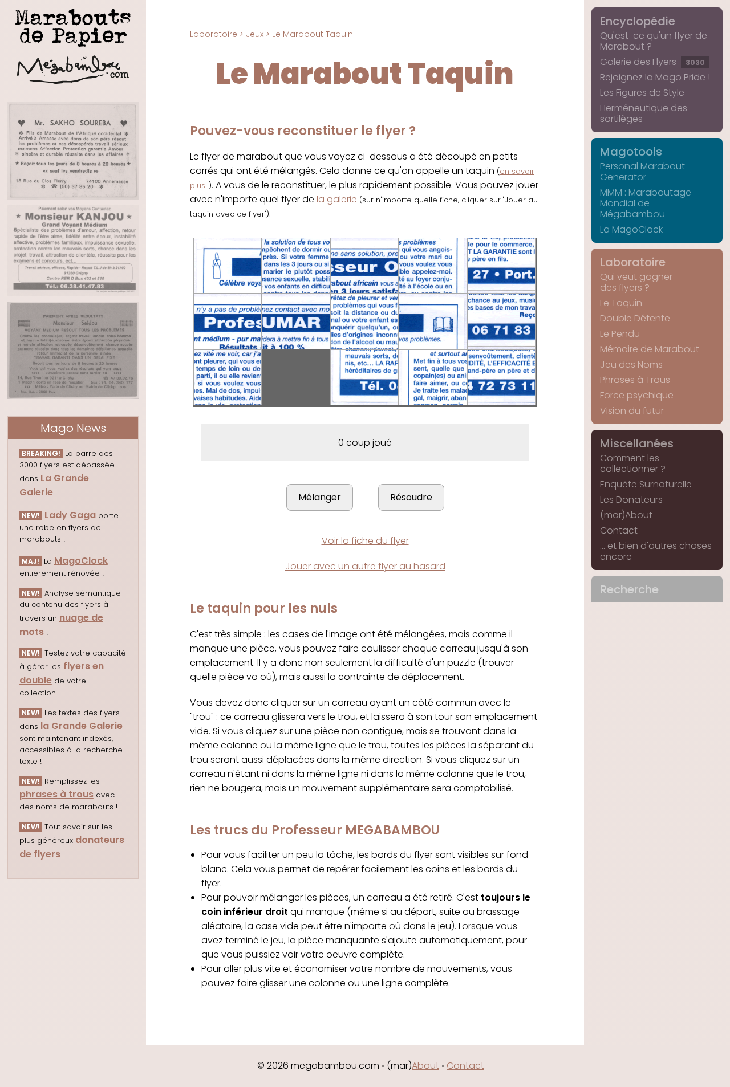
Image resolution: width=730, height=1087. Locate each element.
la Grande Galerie (81, 725)
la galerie (337, 199)
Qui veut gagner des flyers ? (636, 282)
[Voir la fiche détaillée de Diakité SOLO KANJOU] (73, 250)
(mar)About (626, 515)
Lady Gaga (70, 515)
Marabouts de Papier (73, 25)
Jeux (254, 34)
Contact (619, 530)
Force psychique (637, 395)
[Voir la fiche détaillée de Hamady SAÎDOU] (73, 350)
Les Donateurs (631, 499)
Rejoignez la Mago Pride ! (655, 77)
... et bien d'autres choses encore (656, 551)
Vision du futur (632, 410)
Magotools (631, 152)
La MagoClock (631, 229)
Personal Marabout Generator (642, 172)
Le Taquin (621, 303)
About (425, 1065)
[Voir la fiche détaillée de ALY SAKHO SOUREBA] (73, 151)
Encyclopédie (637, 21)
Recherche (629, 589)
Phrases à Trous (635, 379)
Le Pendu (620, 333)
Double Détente (635, 318)
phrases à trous (56, 794)
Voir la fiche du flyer (365, 540)
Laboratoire (213, 34)
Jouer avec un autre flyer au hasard (365, 566)
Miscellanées (637, 443)
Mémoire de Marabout (649, 349)
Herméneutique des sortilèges (643, 113)
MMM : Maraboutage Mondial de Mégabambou (645, 203)
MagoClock (81, 560)
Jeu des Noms (631, 364)
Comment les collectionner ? (633, 463)
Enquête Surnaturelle (646, 484)
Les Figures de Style (642, 92)
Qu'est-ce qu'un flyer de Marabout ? (653, 41)
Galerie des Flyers (652, 61)
